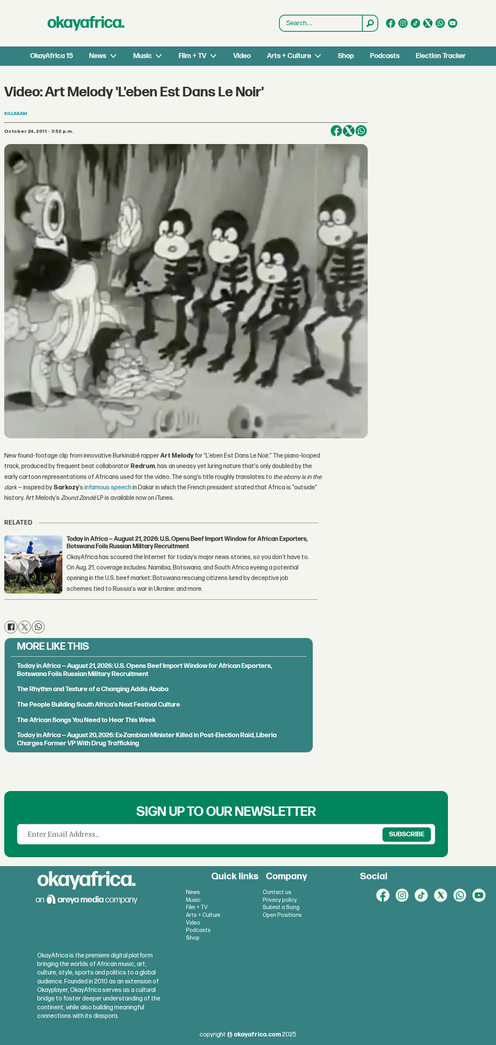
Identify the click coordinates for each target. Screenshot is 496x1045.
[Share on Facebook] (336, 131)
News (97, 56)
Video (242, 56)
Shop (346, 56)
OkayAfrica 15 (51, 56)
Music (142, 56)
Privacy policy (280, 900)
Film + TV (192, 56)
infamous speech (107, 487)
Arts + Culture (289, 56)
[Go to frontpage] (86, 23)
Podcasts (385, 56)
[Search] (369, 23)
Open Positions (282, 915)
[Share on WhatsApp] (361, 131)
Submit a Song (281, 907)
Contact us (277, 892)
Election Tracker (441, 56)
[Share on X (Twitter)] (349, 131)
